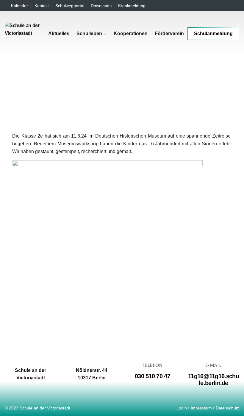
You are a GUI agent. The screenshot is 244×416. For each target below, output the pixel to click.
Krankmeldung (132, 5)
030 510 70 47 (152, 376)
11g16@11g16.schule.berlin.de (213, 379)
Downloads (101, 5)
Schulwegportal (69, 5)
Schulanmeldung (213, 33)
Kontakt (42, 5)
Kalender (19, 5)
